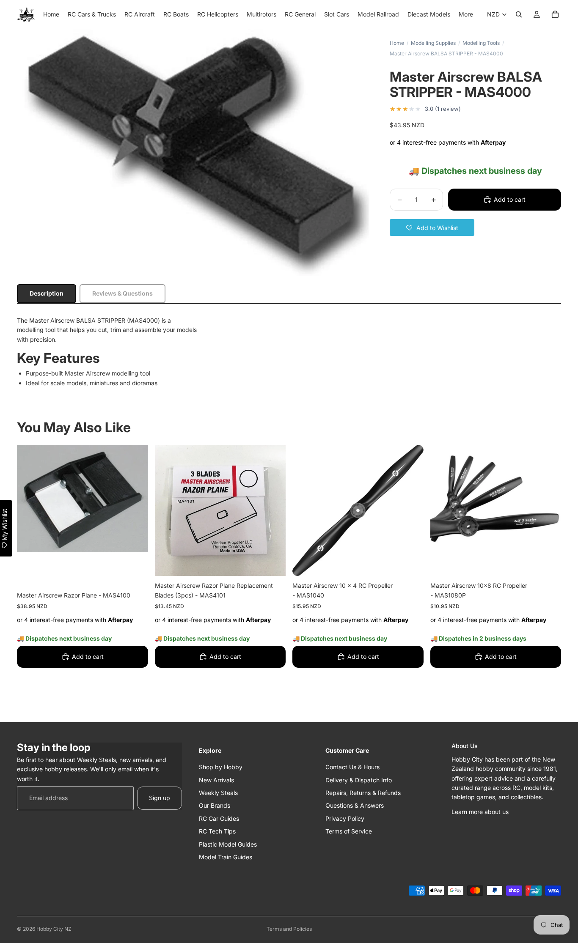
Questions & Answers (354, 805)
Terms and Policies (289, 929)
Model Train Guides (225, 856)
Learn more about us (480, 811)
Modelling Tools (481, 43)
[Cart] (555, 14)
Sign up (159, 797)
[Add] (135, 572)
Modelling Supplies (433, 43)
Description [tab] (46, 293)
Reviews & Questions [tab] (122, 293)
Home (397, 43)
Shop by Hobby (220, 766)
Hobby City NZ (54, 929)
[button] (432, 227)
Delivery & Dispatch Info (358, 779)
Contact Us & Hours (352, 766)
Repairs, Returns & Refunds (363, 792)
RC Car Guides (219, 818)
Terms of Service (348, 831)
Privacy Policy (344, 818)
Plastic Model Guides (228, 843)
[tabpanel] (289, 352)
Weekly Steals (218, 792)
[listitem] (465, 14)
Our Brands (214, 805)
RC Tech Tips (217, 831)
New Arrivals (216, 779)
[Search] (518, 14)
